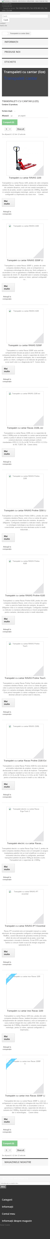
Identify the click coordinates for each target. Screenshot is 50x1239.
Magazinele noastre (17, 1162)
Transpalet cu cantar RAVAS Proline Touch (25, 678)
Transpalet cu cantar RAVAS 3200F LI (25, 260)
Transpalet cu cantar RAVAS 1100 (25, 178)
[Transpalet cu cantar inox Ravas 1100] (25, 991)
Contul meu (8, 1213)
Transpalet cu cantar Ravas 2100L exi (25, 428)
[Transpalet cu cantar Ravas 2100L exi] (25, 408)
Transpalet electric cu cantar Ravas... (25, 843)
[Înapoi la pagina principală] (4, 33)
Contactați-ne (7, 6)
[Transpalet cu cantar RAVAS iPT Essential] (25, 906)
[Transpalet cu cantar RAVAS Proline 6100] (25, 576)
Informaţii (11, 41)
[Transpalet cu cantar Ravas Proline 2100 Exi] (25, 741)
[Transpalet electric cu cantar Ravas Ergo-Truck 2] (25, 824)
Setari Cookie (5, 1225)
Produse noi (12, 51)
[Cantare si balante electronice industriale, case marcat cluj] (25, 1)
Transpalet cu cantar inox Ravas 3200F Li (25, 1095)
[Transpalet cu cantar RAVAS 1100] (25, 158)
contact (3, 23)
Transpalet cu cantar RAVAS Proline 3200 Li (25, 510)
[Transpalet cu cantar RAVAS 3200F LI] (25, 241)
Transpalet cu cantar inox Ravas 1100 (25, 1011)
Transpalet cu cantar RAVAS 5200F (25, 345)
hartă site (3, 26)
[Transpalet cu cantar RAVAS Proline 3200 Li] (25, 491)
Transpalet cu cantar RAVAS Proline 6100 (25, 595)
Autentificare (6, 4)
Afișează (5, 116)
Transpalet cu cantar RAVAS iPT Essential (25, 926)
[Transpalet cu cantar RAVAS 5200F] (25, 326)
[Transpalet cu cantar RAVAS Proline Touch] (25, 659)
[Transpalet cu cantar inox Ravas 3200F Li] (25, 1076)
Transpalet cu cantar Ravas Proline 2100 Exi (25, 760)
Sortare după (7, 111)
